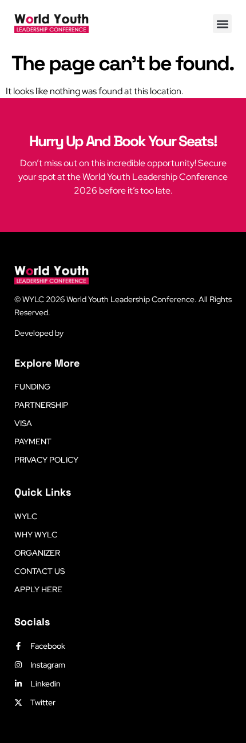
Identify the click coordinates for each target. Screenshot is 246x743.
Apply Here (38, 589)
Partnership (41, 405)
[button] (222, 23)
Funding (32, 386)
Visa (23, 423)
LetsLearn (83, 333)
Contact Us (39, 571)
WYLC (25, 516)
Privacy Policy (46, 460)
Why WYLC (35, 534)
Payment (32, 441)
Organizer (37, 553)
